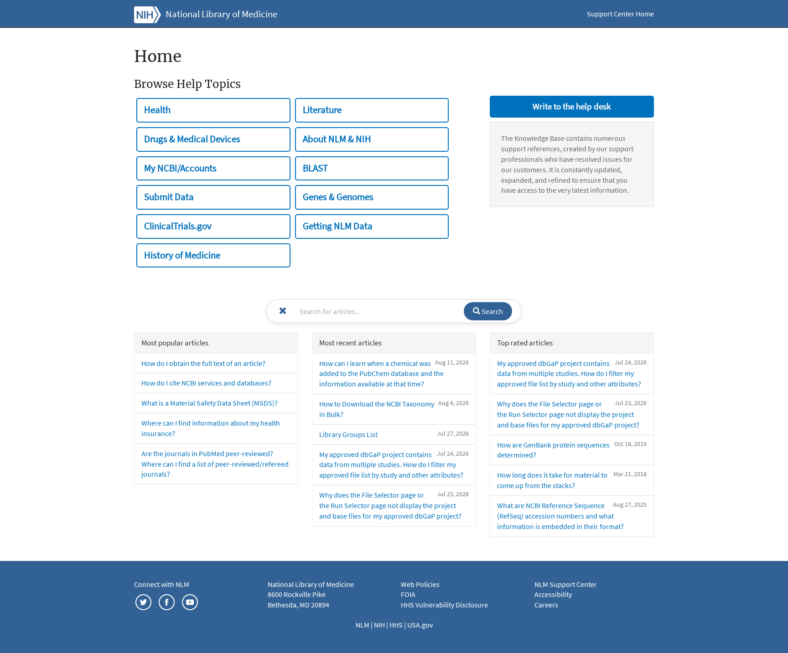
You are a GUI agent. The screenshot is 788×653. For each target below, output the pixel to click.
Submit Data (169, 197)
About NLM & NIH (337, 139)
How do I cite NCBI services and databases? (206, 382)
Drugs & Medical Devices (192, 139)
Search (491, 311)
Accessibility (553, 594)
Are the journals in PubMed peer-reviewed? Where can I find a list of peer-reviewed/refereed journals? (215, 464)
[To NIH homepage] (147, 14)
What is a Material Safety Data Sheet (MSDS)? (209, 402)
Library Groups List (348, 434)
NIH (380, 624)
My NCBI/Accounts (180, 168)
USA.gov (420, 624)
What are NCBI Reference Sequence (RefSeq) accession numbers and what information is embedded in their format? (560, 516)
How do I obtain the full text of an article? (203, 363)
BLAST (315, 168)
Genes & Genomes (338, 197)
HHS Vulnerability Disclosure (444, 604)
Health (157, 110)
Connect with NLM (161, 584)
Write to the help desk (572, 106)
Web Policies (420, 584)
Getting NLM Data (338, 226)
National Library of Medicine (221, 14)
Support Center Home (620, 13)
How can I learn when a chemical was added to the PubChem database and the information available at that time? (381, 374)
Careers (546, 604)
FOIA (408, 594)
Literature (322, 110)
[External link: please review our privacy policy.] (143, 601)
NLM (363, 624)
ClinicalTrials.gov (178, 226)
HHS (396, 624)
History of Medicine (182, 255)
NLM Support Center (565, 584)
